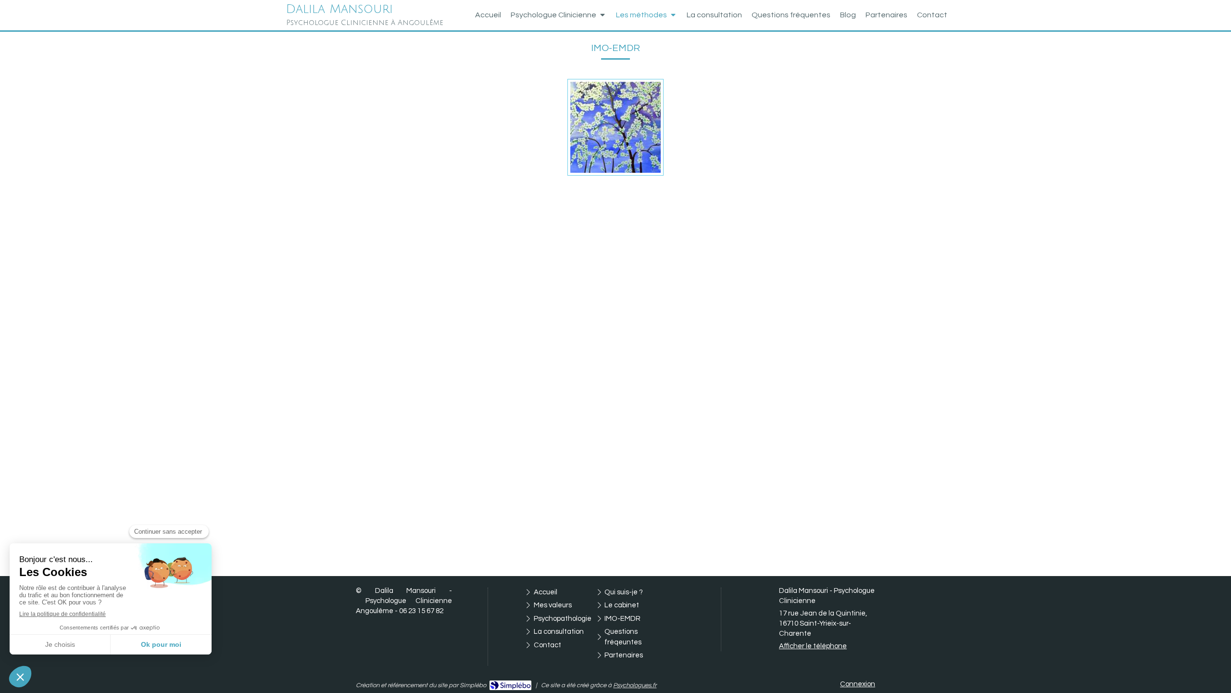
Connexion (857, 684)
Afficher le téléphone (813, 646)
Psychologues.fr (634, 685)
